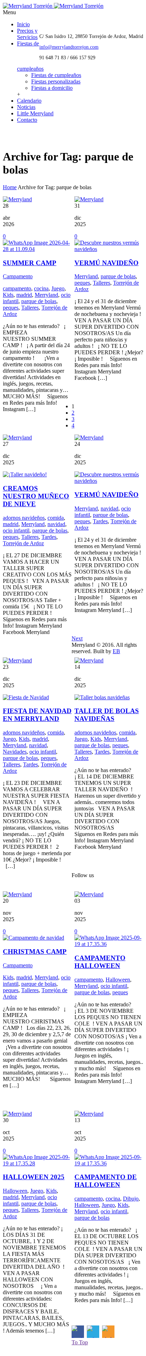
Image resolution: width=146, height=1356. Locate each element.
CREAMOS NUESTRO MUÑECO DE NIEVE (36, 496)
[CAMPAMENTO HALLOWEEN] (108, 944)
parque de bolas (38, 301)
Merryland (46, 295)
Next (77, 638)
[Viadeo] (39, 135)
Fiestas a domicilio (52, 88)
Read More (19, 428)
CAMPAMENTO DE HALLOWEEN (105, 1180)
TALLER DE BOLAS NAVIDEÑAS (106, 714)
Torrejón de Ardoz (23, 543)
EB (116, 651)
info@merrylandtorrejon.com (69, 47)
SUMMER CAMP (29, 263)
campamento (17, 288)
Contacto (27, 120)
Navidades (15, 752)
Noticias (26, 107)
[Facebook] (9, 135)
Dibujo (131, 1199)
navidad (56, 524)
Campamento (18, 276)
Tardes (48, 537)
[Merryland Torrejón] (53, 6)
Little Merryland (35, 113)
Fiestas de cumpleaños (56, 75)
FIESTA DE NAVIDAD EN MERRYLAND (37, 714)
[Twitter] (24, 135)
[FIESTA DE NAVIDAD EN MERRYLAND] (26, 697)
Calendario (29, 101)
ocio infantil (16, 530)
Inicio (23, 24)
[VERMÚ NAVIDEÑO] (108, 249)
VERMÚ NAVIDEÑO (106, 263)
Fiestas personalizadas (55, 81)
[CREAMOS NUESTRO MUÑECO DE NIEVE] (25, 474)
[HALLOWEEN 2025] (37, 1163)
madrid (24, 295)
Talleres (30, 308)
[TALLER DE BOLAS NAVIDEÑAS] (102, 697)
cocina (41, 288)
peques (10, 308)
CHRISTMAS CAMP (35, 951)
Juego (57, 288)
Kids (8, 295)
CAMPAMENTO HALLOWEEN (99, 961)
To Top (80, 1342)
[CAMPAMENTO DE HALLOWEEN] (108, 1163)
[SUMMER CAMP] (37, 249)
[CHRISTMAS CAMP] (33, 938)
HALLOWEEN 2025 (33, 1177)
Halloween (118, 980)
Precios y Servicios (27, 34)
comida (55, 518)
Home (10, 187)
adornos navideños (24, 518)
